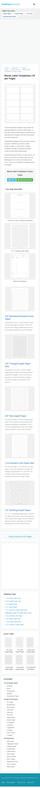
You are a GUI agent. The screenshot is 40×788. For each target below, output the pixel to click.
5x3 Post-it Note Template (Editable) (20, 220)
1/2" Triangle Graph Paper (20, 251)
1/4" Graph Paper (11, 607)
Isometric (10, 725)
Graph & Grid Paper (11, 699)
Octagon (10, 730)
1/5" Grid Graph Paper (20, 651)
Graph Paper (18, 13)
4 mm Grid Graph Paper (9, 668)
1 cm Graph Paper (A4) (12, 598)
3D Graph (10, 702)
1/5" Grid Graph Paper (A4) (9, 652)
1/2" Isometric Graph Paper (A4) (16, 610)
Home (3, 782)
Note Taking (11, 759)
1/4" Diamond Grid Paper (30, 668)
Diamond (10, 712)
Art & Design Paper (11, 683)
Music (9, 688)
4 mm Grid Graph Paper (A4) (31, 652)
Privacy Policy (11, 782)
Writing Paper (9, 738)
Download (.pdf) (25, 180)
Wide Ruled (10, 767)
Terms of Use (21, 782)
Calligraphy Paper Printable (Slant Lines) (18, 613)
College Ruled (11, 746)
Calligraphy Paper (12, 744)
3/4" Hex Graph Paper (15, 416)
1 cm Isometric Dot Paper (14, 616)
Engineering (11, 717)
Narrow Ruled (11, 756)
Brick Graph (10, 707)
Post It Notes (11, 764)
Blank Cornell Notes (20, 281)
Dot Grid (30, 13)
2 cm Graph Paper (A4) (12, 619)
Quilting (9, 693)
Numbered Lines (12, 761)
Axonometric (11, 705)
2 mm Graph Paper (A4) (13, 601)
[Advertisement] (20, 41)
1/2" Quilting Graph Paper (18, 510)
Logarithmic (11, 727)
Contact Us (30, 782)
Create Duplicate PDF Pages (20, 536)
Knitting (9, 686)
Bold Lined (10, 741)
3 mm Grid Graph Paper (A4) (20, 669)
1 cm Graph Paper (11, 604)
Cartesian (10, 710)
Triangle (9, 735)
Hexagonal (10, 722)
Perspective (11, 691)
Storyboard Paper (13, 696)
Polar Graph (11, 733)
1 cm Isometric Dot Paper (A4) (19, 463)
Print (12, 180)
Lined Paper (7, 13)
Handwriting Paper (9, 16)
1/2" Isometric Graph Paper (14, 625)
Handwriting (11, 749)
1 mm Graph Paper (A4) (13, 622)
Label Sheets (11, 751)
